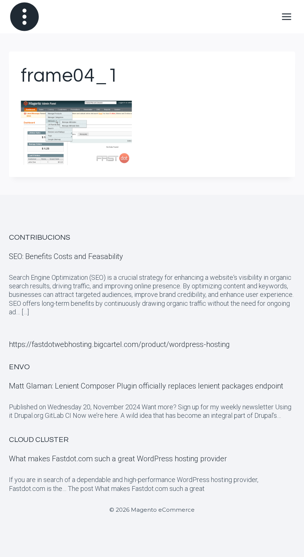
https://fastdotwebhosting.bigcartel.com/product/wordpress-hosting (119, 344)
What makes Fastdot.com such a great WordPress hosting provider (118, 458)
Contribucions (39, 237)
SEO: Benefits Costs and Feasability (66, 256)
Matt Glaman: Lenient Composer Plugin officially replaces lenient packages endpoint (146, 385)
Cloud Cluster (39, 439)
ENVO (19, 367)
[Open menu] (286, 16)
